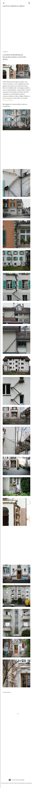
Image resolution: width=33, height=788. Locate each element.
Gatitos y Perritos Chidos (13, 6)
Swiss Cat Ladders (8, 100)
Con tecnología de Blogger (17, 779)
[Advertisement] (16, 30)
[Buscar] (29, 2)
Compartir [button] (5, 51)
